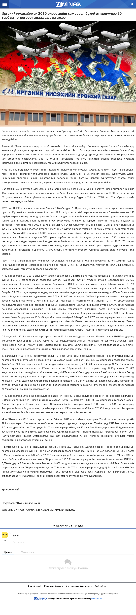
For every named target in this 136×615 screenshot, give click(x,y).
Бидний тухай (34, 586)
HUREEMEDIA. (96, 599)
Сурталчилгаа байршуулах (79, 586)
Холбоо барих (101, 586)
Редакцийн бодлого (53, 586)
